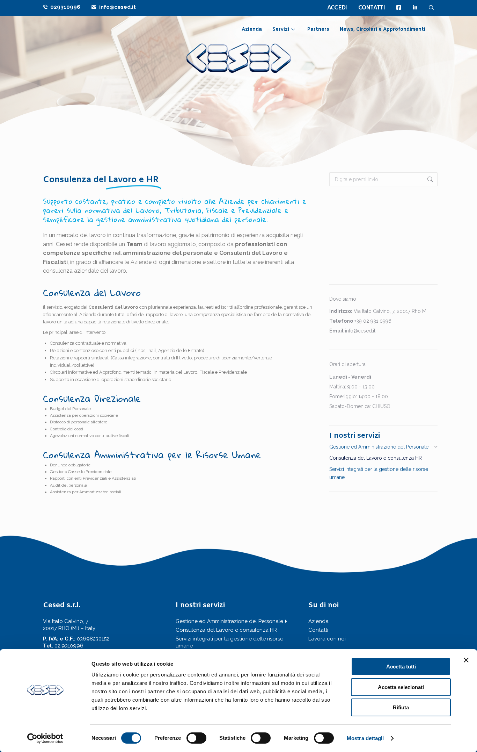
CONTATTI (371, 8)
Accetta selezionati (401, 687)
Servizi (280, 29)
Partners (318, 29)
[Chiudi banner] (466, 660)
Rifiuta (401, 707)
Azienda (252, 29)
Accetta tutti (401, 666)
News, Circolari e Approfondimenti (382, 29)
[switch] (196, 738)
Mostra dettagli (365, 738)
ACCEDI (337, 8)
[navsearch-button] (431, 7)
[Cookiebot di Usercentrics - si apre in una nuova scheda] (45, 738)
